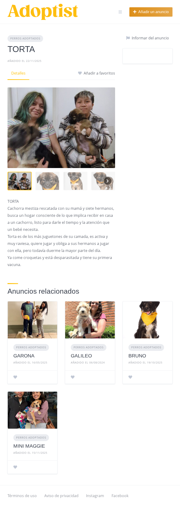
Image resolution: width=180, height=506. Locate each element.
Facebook (120, 495)
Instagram (95, 495)
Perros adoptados (25, 38)
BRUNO (137, 355)
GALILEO (81, 355)
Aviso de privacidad (61, 495)
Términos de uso (22, 495)
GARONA (23, 355)
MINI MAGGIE (29, 446)
